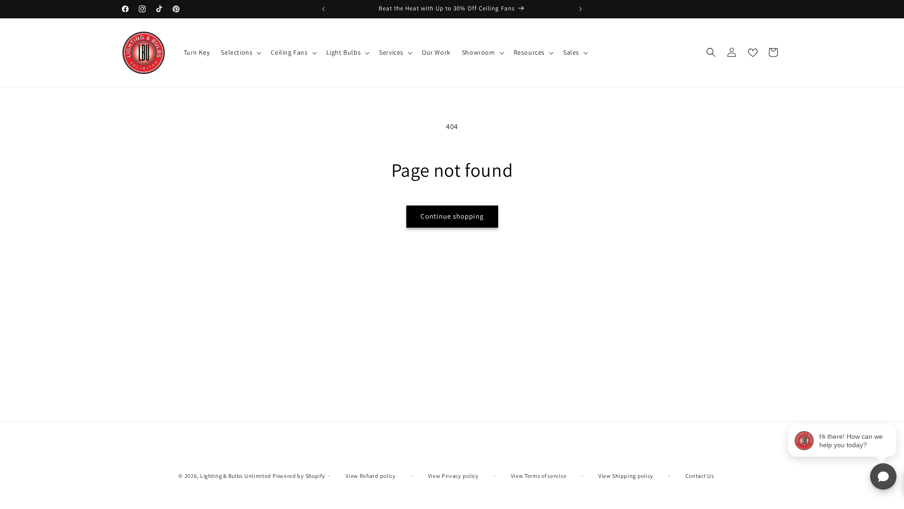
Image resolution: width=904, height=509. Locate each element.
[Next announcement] (580, 9)
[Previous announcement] (323, 9)
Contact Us (700, 475)
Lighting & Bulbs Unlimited (235, 475)
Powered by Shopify (299, 475)
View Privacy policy (453, 475)
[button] (240, 52)
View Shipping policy (626, 475)
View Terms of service (539, 475)
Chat (883, 476)
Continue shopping (452, 216)
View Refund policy (371, 475)
